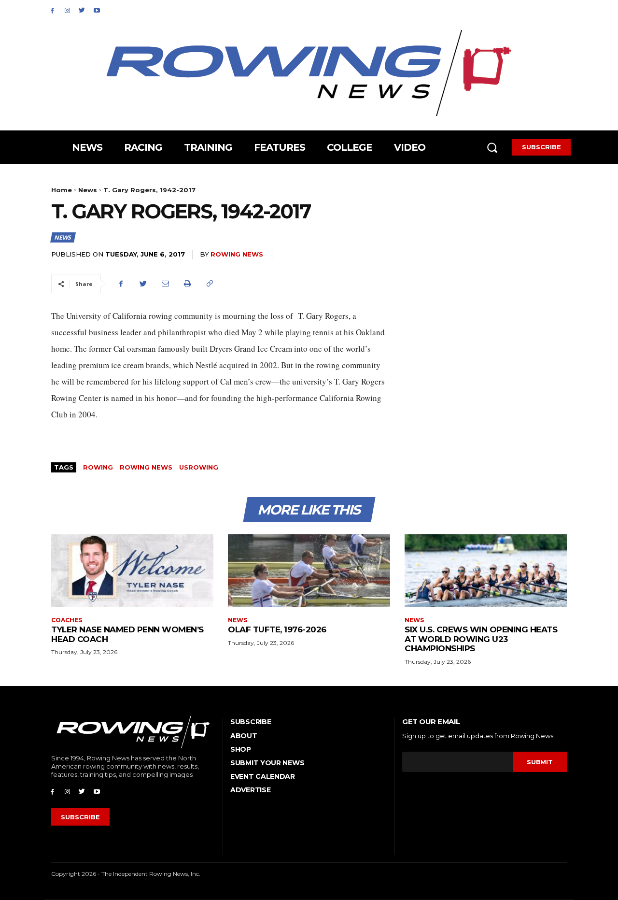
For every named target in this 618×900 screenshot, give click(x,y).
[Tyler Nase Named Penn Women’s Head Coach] (132, 570)
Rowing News (237, 254)
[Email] (165, 283)
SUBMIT (539, 762)
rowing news (146, 467)
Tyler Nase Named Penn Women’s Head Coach (127, 634)
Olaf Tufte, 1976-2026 (277, 629)
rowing (98, 467)
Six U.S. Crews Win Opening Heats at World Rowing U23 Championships (481, 639)
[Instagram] (67, 10)
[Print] (187, 283)
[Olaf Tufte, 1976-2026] (309, 570)
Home (61, 190)
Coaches (66, 620)
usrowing (198, 467)
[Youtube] (97, 10)
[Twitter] (82, 10)
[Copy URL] (209, 283)
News (87, 190)
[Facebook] (52, 10)
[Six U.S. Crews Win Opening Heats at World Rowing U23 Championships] (486, 570)
